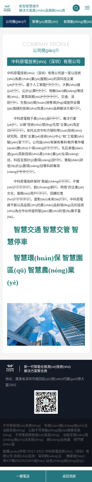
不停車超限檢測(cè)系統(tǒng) (37, 435)
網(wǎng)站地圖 (58, 439)
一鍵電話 (22, 476)
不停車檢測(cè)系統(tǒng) (22, 425)
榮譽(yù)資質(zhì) (45, 21)
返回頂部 (69, 476)
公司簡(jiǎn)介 (16, 21)
